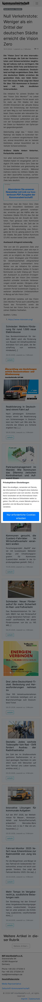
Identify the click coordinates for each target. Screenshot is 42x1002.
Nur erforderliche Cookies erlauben (21, 516)
